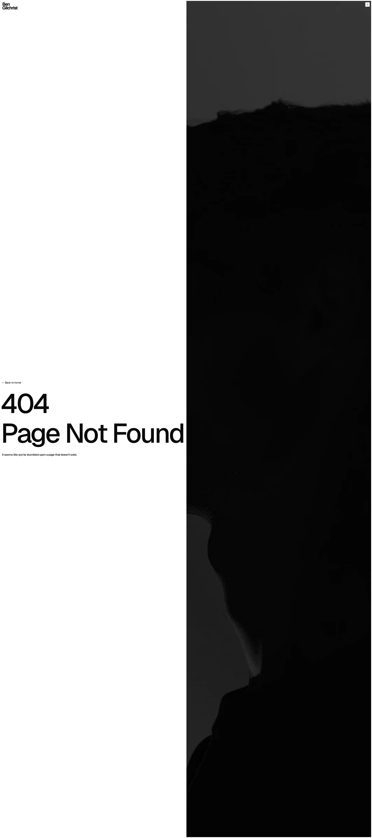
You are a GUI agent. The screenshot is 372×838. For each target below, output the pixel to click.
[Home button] (7, 6)
